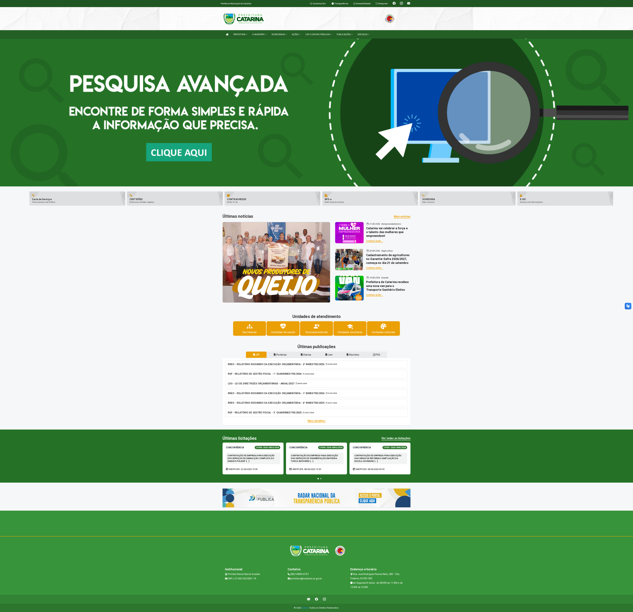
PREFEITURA (239, 34)
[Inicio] (227, 34)
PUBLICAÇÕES (344, 34)
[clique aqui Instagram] (324, 599)
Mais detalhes (316, 420)
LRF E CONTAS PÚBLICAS (318, 34)
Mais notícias (402, 216)
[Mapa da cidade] (316, 523)
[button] (318, 478)
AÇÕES (295, 34)
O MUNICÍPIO (258, 34)
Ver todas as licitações (395, 438)
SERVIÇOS (363, 34)
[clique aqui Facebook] (316, 599)
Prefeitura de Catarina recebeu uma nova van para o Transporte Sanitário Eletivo (387, 285)
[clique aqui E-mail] (309, 599)
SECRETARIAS (278, 34)
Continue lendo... (374, 241)
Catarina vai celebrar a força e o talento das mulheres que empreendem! (387, 232)
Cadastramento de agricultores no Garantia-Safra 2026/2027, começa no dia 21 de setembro (388, 259)
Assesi (304, 608)
